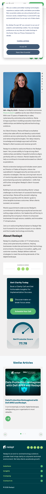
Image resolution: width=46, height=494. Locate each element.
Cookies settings (23, 41)
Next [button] (41, 434)
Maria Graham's (9, 113)
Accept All (23, 47)
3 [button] (25, 433)
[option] (23, 398)
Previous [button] (5, 434)
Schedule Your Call (23, 311)
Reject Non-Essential (23, 52)
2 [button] (23, 433)
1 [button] (20, 433)
